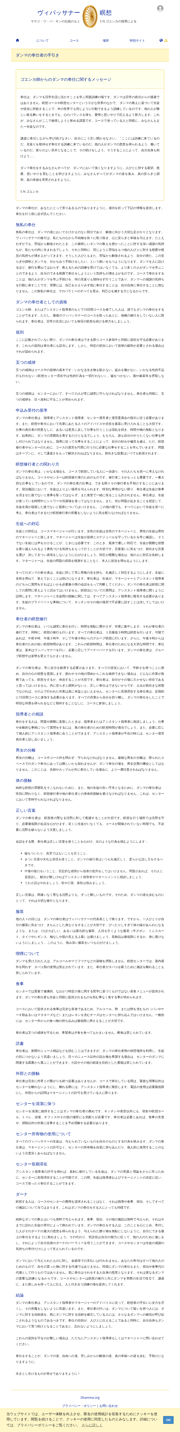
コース (74, 40)
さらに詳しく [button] (92, 1425)
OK (168, 1420)
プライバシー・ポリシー (79, 1406)
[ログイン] (160, 8)
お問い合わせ (108, 1406)
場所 (106, 40)
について (42, 40)
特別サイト (137, 40)
